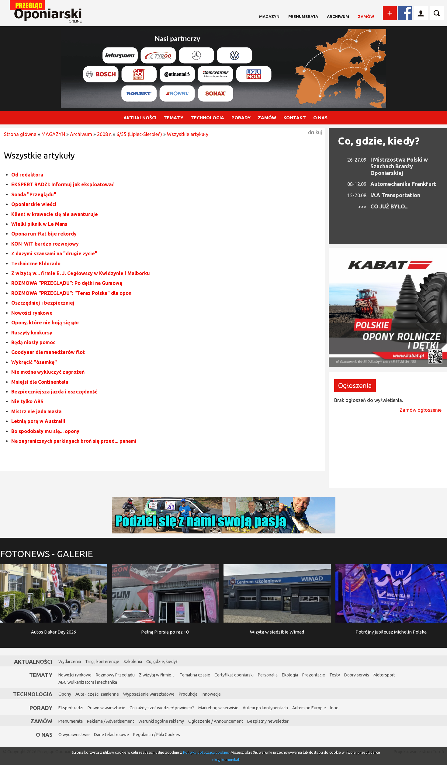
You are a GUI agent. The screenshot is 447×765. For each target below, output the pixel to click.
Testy (334, 674)
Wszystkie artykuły (187, 134)
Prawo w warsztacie (106, 707)
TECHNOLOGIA (207, 117)
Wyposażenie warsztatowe (149, 694)
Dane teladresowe (111, 734)
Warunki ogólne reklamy (161, 721)
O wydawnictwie (74, 734)
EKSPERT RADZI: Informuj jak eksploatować (62, 184)
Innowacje (211, 694)
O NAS (320, 117)
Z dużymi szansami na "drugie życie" (54, 253)
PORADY (241, 117)
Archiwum (338, 16)
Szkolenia (132, 661)
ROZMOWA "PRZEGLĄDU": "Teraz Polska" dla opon (71, 293)
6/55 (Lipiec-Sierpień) (139, 134)
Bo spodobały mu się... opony (45, 431)
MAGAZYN (269, 16)
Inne (334, 707)
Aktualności (33, 661)
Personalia (268, 674)
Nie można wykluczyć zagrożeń (48, 372)
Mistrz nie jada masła (36, 411)
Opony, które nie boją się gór (45, 322)
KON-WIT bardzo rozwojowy (45, 243)
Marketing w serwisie (218, 707)
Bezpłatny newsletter (268, 721)
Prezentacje (313, 674)
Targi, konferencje (102, 661)
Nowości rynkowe (32, 313)
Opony (64, 694)
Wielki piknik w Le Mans (39, 224)
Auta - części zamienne (97, 694)
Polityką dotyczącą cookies (206, 752)
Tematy (40, 675)
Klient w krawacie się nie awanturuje (54, 214)
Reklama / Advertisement (110, 721)
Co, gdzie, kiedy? (379, 140)
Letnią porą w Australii (38, 421)
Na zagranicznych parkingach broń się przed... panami (74, 441)
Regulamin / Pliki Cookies (156, 734)
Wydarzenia (69, 661)
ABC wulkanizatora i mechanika (87, 682)
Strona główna (20, 134)
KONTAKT (294, 117)
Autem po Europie (309, 707)
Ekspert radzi (70, 707)
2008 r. (104, 134)
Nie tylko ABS (27, 401)
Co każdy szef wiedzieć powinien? (162, 707)
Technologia (32, 694)
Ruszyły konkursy (31, 332)
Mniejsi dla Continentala (39, 382)
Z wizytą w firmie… (157, 674)
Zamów (366, 16)
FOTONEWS (46, 553)
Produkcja (188, 694)
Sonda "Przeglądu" (33, 194)
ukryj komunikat (226, 760)
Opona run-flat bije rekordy (44, 233)
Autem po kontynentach (265, 707)
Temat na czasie (195, 674)
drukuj (315, 132)
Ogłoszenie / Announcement (215, 721)
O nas (44, 735)
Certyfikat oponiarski (234, 674)
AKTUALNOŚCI (139, 117)
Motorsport (384, 674)
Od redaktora (27, 174)
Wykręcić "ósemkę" (34, 362)
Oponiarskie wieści (33, 204)
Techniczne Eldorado (36, 263)
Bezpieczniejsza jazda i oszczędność (54, 391)
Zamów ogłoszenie (421, 410)
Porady (40, 708)
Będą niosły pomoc (33, 342)
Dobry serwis (356, 674)
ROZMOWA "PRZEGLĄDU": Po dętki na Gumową (66, 283)
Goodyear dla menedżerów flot (48, 352)
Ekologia (290, 674)
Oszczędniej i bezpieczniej (42, 303)
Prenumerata (303, 16)
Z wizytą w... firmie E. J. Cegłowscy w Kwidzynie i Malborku (80, 273)
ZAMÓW (267, 117)
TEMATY (173, 117)
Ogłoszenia (355, 385)
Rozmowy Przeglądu (115, 674)
